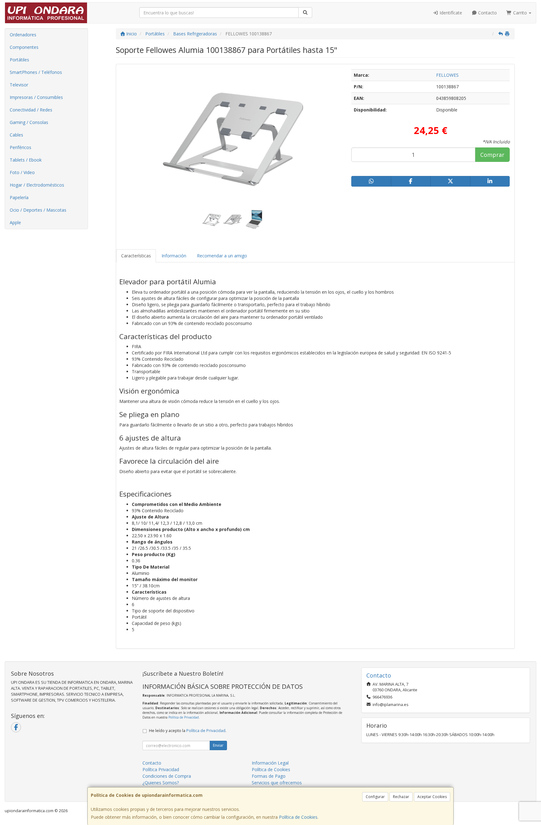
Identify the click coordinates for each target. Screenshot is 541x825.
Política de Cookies (298, 817)
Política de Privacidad (183, 717)
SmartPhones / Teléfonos (36, 72)
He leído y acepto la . (187, 730)
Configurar (375, 796)
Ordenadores (23, 35)
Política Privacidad (160, 769)
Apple (15, 222)
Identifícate (450, 13)
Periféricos (20, 147)
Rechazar (401, 796)
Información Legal (270, 763)
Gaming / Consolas (29, 122)
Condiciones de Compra (166, 776)
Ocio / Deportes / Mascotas (38, 210)
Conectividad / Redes (31, 110)
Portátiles (19, 60)
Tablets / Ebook (26, 160)
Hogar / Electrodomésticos (37, 185)
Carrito (520, 13)
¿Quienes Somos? (160, 783)
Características (136, 256)
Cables (16, 135)
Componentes (24, 47)
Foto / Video (22, 172)
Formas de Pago (269, 776)
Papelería (19, 197)
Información (174, 256)
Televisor (19, 85)
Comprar (492, 154)
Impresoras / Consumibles (36, 97)
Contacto (487, 13)
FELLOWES (447, 75)
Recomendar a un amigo (222, 256)
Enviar (218, 745)
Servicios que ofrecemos (277, 783)
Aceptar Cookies (432, 796)
